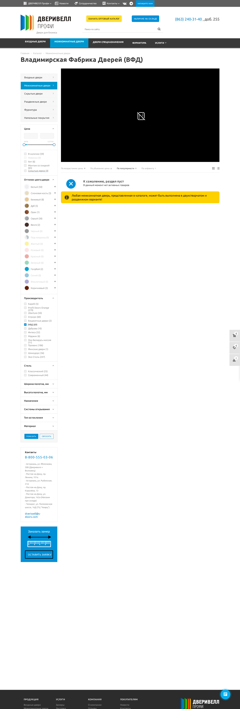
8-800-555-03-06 (39, 457)
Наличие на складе (145, 19)
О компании (95, 705)
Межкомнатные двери (69, 41)
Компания (95, 699)
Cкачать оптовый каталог (104, 19)
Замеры (60, 705)
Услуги (159, 43)
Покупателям (129, 699)
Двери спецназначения (108, 42)
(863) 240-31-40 (188, 19)
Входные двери (35, 41)
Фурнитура (139, 43)
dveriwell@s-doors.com (32, 515)
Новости (124, 705)
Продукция (31, 699)
